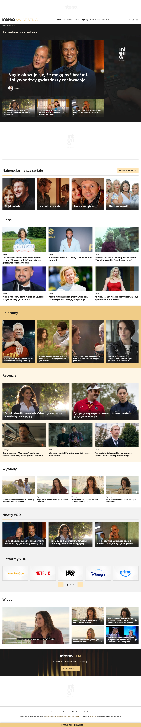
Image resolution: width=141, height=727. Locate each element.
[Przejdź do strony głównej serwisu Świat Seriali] (28, 19)
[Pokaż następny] (80, 584)
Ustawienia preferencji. (74, 716)
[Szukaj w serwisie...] (129, 19)
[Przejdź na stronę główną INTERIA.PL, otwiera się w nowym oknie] (8, 19)
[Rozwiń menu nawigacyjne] (137, 19)
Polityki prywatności (61, 716)
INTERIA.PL (92, 716)
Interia (4, 25)
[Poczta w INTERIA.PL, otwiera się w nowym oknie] (133, 19)
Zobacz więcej (68, 668)
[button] (106, 19)
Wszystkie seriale (126, 170)
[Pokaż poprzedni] (60, 584)
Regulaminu (48, 716)
